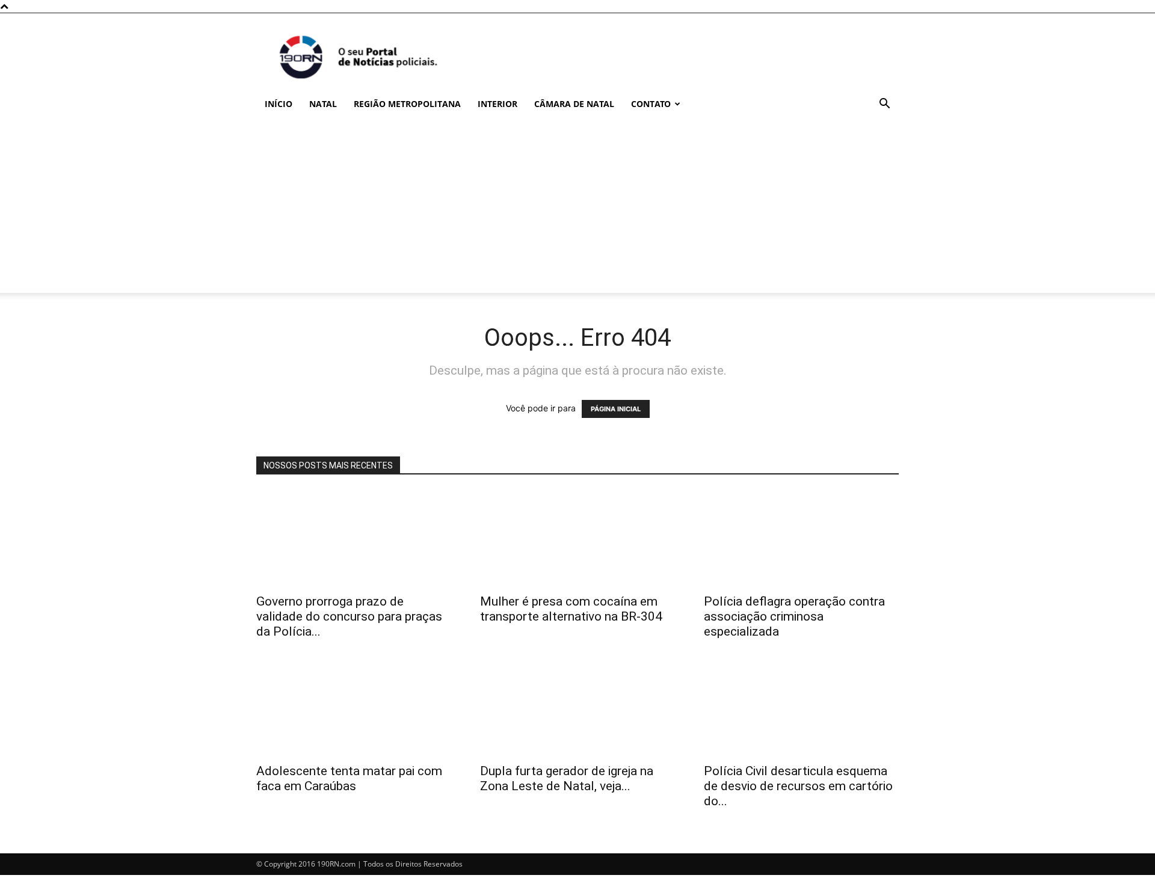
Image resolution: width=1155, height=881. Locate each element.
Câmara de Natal (574, 103)
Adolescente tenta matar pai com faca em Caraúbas (349, 778)
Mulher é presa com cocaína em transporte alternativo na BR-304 (571, 609)
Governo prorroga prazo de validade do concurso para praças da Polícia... (349, 616)
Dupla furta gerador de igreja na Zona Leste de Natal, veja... (566, 778)
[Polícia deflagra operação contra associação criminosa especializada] (801, 538)
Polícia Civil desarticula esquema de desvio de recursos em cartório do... (798, 786)
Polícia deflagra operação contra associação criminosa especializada (794, 616)
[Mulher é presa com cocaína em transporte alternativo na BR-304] (577, 538)
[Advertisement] (577, 208)
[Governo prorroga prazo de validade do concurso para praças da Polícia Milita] (353, 538)
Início (278, 103)
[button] (884, 105)
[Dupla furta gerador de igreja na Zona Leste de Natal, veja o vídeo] (577, 708)
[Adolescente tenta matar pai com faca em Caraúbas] (353, 708)
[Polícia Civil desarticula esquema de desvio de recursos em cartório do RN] (801, 708)
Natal (323, 103)
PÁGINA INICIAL (616, 409)
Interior (497, 103)
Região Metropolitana (407, 103)
